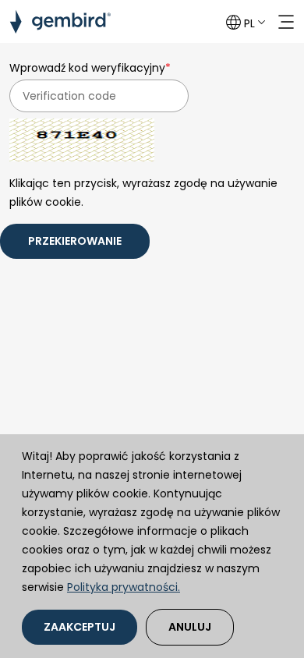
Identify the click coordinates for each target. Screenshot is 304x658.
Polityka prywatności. (123, 587)
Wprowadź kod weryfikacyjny (90, 68)
